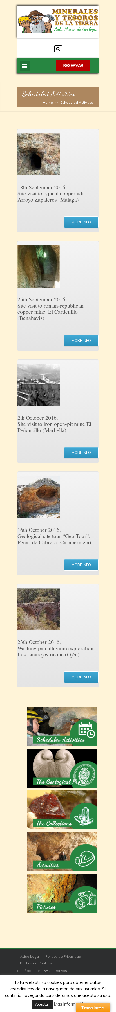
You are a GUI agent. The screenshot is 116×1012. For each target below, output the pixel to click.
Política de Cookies (36, 963)
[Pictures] (62, 893)
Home (48, 102)
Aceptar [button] (42, 1004)
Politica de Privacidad (63, 956)
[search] (58, 48)
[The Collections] (62, 809)
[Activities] (62, 851)
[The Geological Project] (62, 768)
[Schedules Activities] (62, 726)
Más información (70, 1004)
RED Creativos (55, 970)
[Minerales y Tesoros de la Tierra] (58, 31)
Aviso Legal (30, 956)
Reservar (73, 65)
